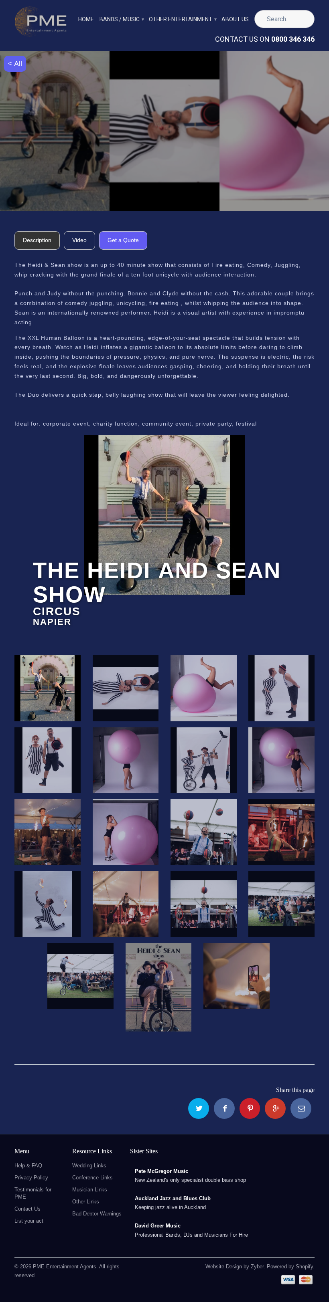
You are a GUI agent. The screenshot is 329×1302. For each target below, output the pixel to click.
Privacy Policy (31, 1178)
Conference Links (92, 1178)
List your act (28, 1221)
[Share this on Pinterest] (250, 1108)
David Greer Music (158, 1226)
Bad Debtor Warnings (97, 1214)
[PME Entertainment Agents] (40, 24)
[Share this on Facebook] (224, 1108)
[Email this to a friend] (300, 1108)
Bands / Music (121, 19)
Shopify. (304, 1267)
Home (86, 19)
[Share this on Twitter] (198, 1108)
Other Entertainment (182, 19)
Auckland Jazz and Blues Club (173, 1198)
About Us (235, 19)
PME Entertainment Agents (64, 1267)
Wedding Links (89, 1166)
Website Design (223, 1267)
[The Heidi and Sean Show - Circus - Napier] (164, 515)
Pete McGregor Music (161, 1171)
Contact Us (27, 1209)
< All (15, 64)
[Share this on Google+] (275, 1108)
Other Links (85, 1202)
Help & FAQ (28, 1166)
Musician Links (89, 1190)
